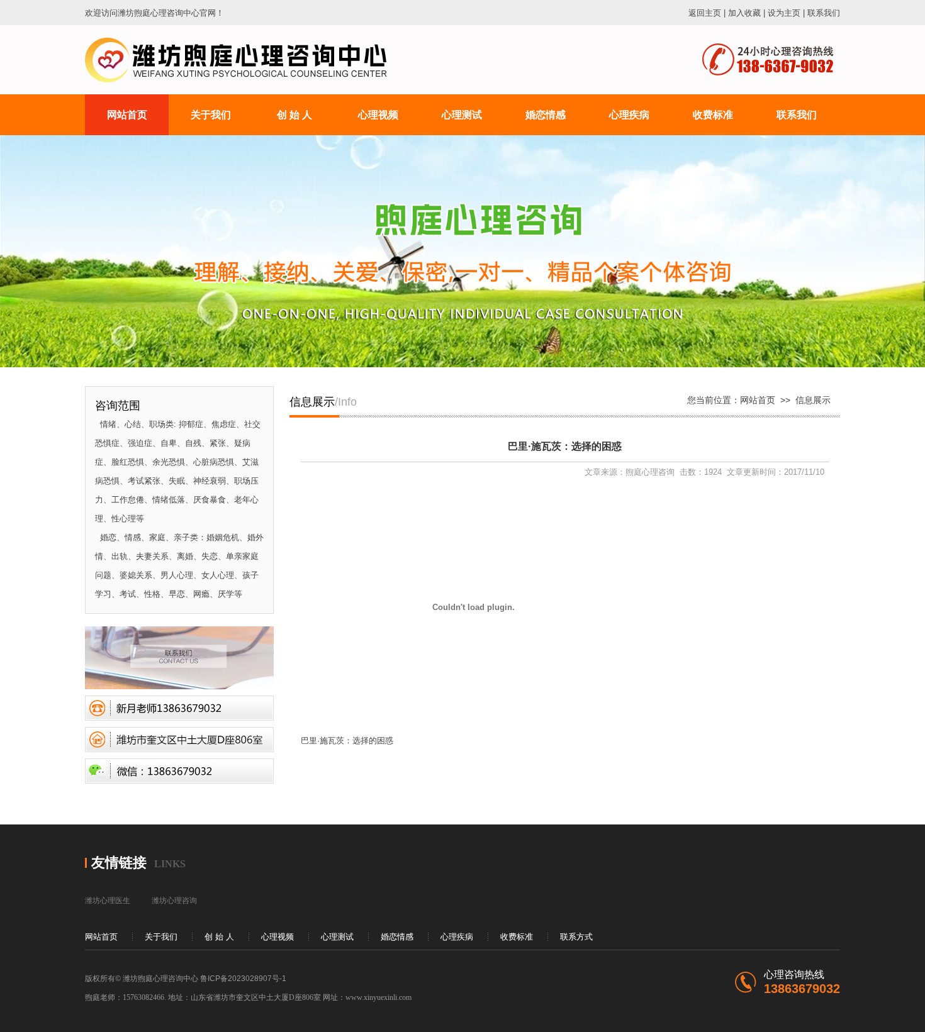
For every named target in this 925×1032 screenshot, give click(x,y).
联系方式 (576, 936)
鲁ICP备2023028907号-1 (243, 978)
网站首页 (757, 400)
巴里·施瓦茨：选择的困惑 (347, 740)
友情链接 (119, 862)
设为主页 (784, 13)
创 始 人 (219, 936)
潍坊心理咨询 (174, 900)
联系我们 (823, 13)
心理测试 (337, 936)
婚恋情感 (397, 936)
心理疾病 (456, 936)
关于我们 (161, 936)
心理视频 (277, 936)
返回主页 (704, 13)
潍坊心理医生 (107, 900)
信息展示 (813, 400)
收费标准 (516, 936)
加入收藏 (744, 13)
